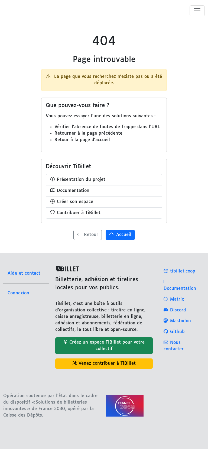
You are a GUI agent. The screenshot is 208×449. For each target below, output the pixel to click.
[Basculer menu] (197, 10)
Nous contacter (174, 345)
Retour (90, 234)
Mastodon (180, 321)
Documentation (73, 190)
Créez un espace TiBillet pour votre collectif (107, 345)
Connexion (18, 293)
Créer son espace (75, 201)
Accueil (123, 234)
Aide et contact (24, 273)
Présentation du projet (81, 179)
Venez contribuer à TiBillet (107, 363)
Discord (178, 310)
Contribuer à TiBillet (78, 213)
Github (177, 332)
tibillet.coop (182, 271)
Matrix (177, 299)
